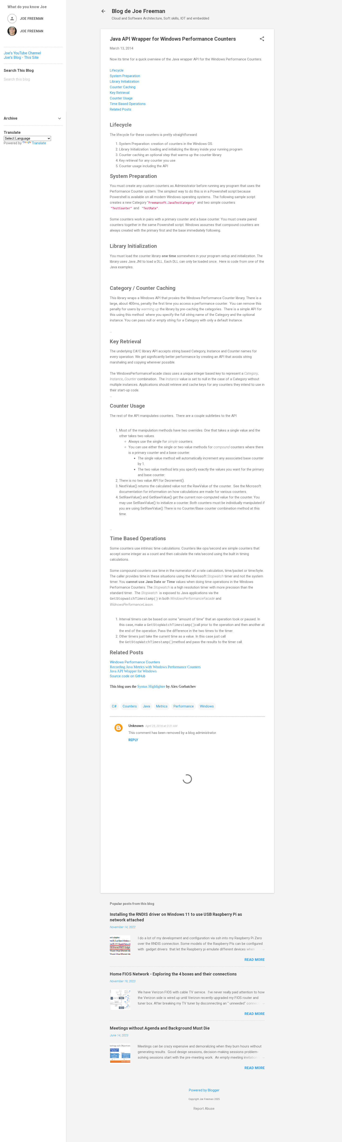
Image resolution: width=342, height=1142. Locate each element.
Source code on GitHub (127, 676)
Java (146, 706)
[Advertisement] (293, 98)
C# (114, 706)
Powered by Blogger (204, 1090)
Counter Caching (123, 87)
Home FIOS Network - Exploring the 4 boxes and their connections (173, 974)
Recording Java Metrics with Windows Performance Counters (155, 667)
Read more (255, 960)
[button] (262, 39)
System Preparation (125, 76)
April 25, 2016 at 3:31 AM (161, 726)
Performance (184, 706)
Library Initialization (124, 81)
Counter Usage (121, 98)
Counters (130, 706)
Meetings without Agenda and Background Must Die (160, 1028)
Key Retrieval (120, 93)
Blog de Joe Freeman (138, 11)
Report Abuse (204, 1108)
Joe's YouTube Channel (22, 53)
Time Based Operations (128, 104)
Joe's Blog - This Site (21, 57)
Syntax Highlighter (151, 686)
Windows (207, 706)
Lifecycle (117, 70)
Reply (133, 740)
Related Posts (120, 109)
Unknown (136, 726)
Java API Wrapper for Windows (133, 671)
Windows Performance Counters (135, 662)
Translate (39, 143)
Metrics (162, 706)
